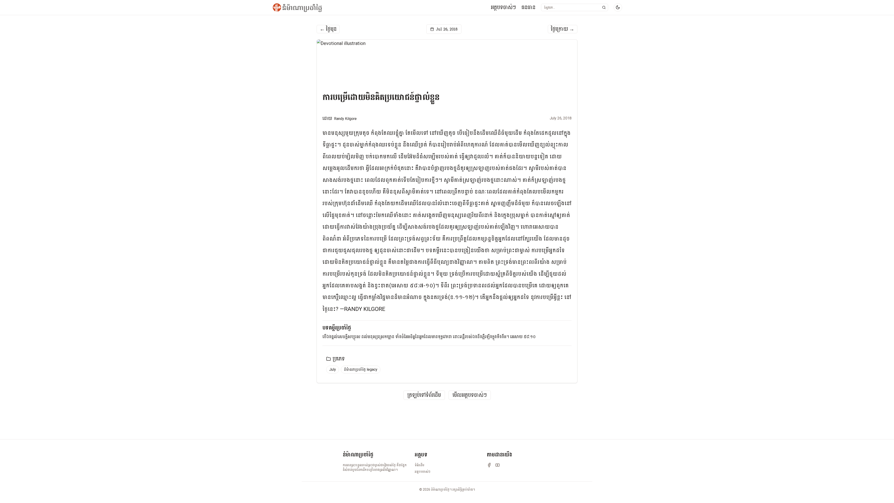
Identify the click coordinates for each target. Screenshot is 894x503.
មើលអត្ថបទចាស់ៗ (470, 395)
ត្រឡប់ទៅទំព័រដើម (424, 395)
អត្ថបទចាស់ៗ (503, 7)
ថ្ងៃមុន (328, 29)
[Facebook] (489, 465)
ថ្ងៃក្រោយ (562, 29)
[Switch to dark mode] (618, 7)
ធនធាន (528, 7)
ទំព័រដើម (419, 465)
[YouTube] (497, 465)
